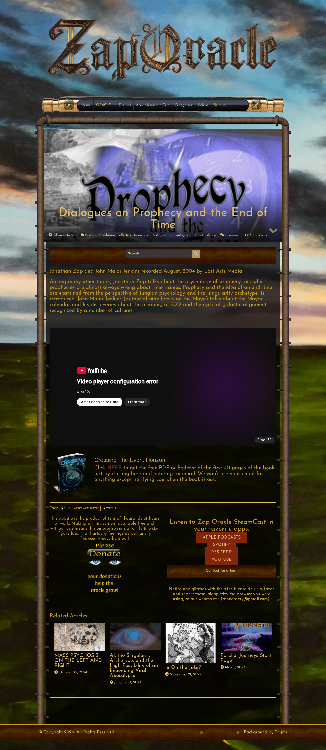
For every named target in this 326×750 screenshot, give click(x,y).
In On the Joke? (183, 667)
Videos (202, 105)
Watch (111, 508)
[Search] (196, 254)
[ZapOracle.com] (163, 49)
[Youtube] (217, 732)
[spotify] (233, 732)
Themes (125, 105)
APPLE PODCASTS (222, 537)
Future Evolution (204, 235)
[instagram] (228, 732)
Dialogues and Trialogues (170, 235)
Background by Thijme (266, 732)
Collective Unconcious (133, 235)
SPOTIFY (221, 545)
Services (220, 105)
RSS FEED (221, 552)
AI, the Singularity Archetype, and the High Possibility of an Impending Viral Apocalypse (134, 665)
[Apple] (222, 732)
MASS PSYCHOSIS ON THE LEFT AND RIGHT (78, 660)
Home (86, 105)
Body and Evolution (100, 235)
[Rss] (202, 732)
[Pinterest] (212, 732)
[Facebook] (207, 732)
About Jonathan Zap (152, 105)
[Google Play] (238, 732)
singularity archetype (81, 508)
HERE (114, 468)
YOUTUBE (221, 560)
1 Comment (233, 235)
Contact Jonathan (221, 571)
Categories (183, 105)
